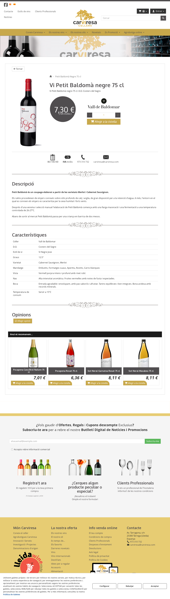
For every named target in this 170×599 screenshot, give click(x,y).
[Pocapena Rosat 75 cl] (29, 353)
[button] (6, 5)
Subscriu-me (152, 441)
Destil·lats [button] (56, 559)
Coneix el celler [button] (20, 533)
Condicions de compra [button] (100, 536)
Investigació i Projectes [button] (24, 544)
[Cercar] (163, 18)
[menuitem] (12, 4)
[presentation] (15, 362)
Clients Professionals (135, 483)
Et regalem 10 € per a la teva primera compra (34, 490)
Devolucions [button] (95, 548)
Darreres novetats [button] (60, 548)
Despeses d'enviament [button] (100, 544)
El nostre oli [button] (57, 536)
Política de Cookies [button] (98, 559)
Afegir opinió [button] (23, 320)
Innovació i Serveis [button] (22, 540)
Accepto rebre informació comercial (32, 449)
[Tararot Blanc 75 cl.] (141, 353)
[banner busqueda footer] (85, 467)
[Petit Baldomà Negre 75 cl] (28, 110)
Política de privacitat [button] (99, 556)
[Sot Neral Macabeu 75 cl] (104, 353)
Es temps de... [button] (58, 540)
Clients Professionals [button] (99, 540)
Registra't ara (34, 483)
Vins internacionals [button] (60, 556)
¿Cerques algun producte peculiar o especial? (85, 487)
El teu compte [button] (96, 533)
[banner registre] (34, 467)
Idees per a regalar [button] (60, 563)
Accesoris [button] (56, 567)
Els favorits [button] (56, 544)
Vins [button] (53, 552)
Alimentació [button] (57, 571)
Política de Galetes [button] (11, 594)
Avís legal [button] (93, 552)
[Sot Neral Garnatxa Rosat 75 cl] (66, 353)
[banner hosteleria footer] (135, 467)
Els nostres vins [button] (59, 533)
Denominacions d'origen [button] (25, 548)
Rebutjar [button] (130, 586)
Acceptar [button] (155, 586)
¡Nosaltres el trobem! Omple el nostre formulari (85, 498)
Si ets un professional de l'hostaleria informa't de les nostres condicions (135, 490)
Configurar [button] (104, 586)
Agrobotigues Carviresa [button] (25, 536)
